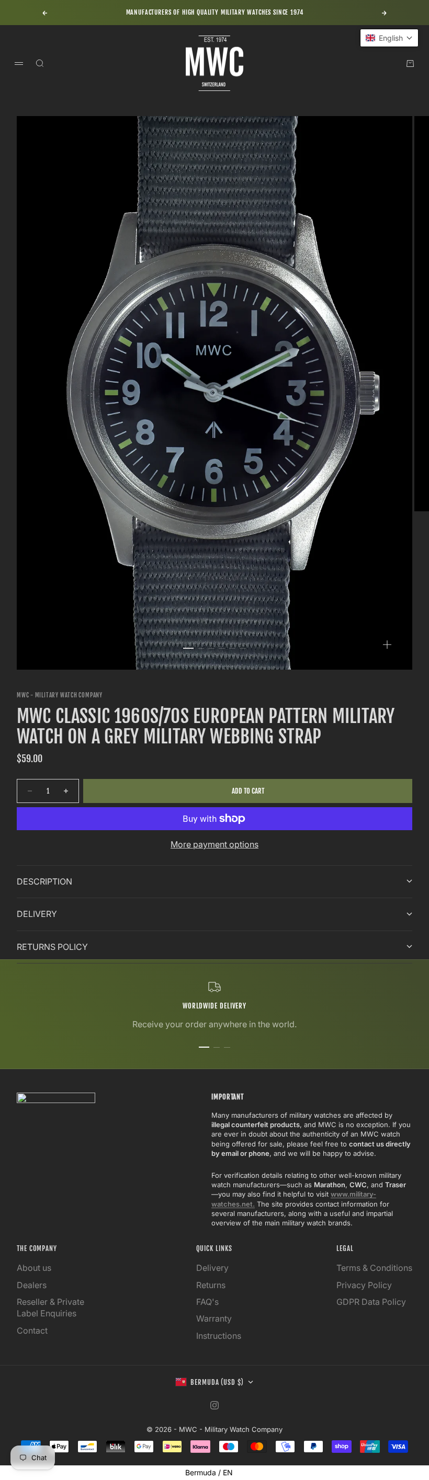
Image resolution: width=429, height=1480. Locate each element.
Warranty (214, 1318)
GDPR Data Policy (371, 1302)
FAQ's (207, 1302)
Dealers (32, 1285)
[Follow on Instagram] (214, 1405)
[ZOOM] (387, 644)
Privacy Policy (364, 1285)
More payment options (214, 844)
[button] (389, 38)
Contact (32, 1330)
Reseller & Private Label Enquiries (50, 1307)
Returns (210, 1285)
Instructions (218, 1335)
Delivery (212, 1268)
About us (34, 1268)
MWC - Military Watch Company (60, 695)
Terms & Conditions (374, 1268)
